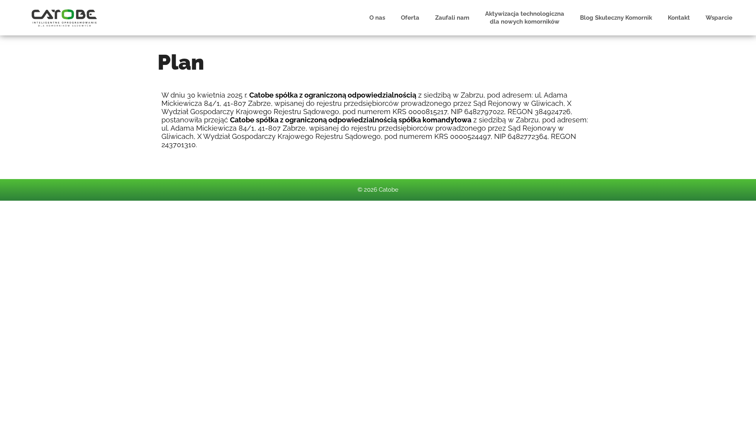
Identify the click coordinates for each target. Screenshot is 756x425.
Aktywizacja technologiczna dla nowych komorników (524, 17)
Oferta (410, 17)
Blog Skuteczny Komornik (616, 17)
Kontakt (679, 17)
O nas (377, 17)
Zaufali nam (452, 17)
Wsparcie (719, 17)
